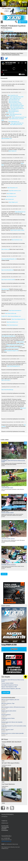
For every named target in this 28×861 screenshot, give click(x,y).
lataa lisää (6, 692)
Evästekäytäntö (4, 830)
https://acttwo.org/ (5, 249)
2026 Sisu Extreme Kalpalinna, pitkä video (11, 688)
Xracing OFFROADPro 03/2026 (9, 645)
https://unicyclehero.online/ (15, 102)
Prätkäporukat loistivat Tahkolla (8, 718)
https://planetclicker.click (14, 99)
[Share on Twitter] (6, 58)
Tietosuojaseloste (5, 827)
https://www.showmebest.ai (15, 310)
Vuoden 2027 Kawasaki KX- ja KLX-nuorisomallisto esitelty (13, 725)
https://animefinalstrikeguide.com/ (9, 259)
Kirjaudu (3, 89)
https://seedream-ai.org (17, 239)
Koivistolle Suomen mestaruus (8, 564)
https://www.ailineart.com (12, 322)
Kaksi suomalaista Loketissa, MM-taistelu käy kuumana (13, 707)
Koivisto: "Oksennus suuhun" (7, 729)
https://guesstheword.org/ (15, 114)
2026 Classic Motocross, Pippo (7, 703)
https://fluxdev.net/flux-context (17, 230)
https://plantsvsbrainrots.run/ (12, 347)
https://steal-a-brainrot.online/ (8, 279)
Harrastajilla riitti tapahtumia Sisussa (9, 684)
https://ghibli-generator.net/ (16, 124)
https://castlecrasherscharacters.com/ (15, 344)
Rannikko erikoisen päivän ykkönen (8, 710)
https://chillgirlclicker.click (15, 98)
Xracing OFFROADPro (8, 31)
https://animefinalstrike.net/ (7, 270)
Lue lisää (3, 465)
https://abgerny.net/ (13, 202)
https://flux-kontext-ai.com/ (15, 190)
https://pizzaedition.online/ (16, 104)
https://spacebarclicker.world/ (16, 96)
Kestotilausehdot (4, 825)
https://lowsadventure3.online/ (17, 105)
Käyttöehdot (3, 828)
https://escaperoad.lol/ (14, 111)
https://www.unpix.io (5, 380)
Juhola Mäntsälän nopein (7, 487)
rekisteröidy (9, 89)
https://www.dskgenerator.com (18, 319)
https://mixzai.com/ (9, 199)
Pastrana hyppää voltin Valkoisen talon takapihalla (11, 722)
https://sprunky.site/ (10, 115)
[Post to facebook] (2, 58)
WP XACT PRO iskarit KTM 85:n (10, 763)
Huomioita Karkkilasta (6, 714)
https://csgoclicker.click (13, 95)
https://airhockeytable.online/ (16, 106)
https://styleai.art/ (12, 151)
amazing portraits (20, 341)
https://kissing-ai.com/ (11, 196)
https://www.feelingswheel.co (13, 366)
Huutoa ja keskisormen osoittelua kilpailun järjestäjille (12, 733)
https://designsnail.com (20, 211)
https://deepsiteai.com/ (12, 187)
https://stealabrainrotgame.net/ (11, 350)
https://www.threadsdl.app (7, 389)
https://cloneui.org (10, 112)
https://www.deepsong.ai (12, 325)
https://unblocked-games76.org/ (19, 117)
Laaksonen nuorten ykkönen (8, 538)
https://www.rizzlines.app (10, 313)
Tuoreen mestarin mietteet (7, 512)
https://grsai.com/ (5, 289)
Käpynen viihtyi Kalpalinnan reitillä (9, 686)
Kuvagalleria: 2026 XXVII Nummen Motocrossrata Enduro (13, 461)
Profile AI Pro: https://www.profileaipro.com (11, 316)
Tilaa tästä (14, 649)
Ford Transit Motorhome (8, 784)
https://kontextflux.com (6, 138)
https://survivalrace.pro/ (14, 101)
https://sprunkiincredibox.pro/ (17, 108)
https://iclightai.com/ (11, 193)
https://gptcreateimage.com (17, 123)
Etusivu (9, 24)
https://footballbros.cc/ (13, 109)
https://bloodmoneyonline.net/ (8, 336)
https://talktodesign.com (13, 121)
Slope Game (23, 408)
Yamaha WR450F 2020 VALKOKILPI (11, 742)
